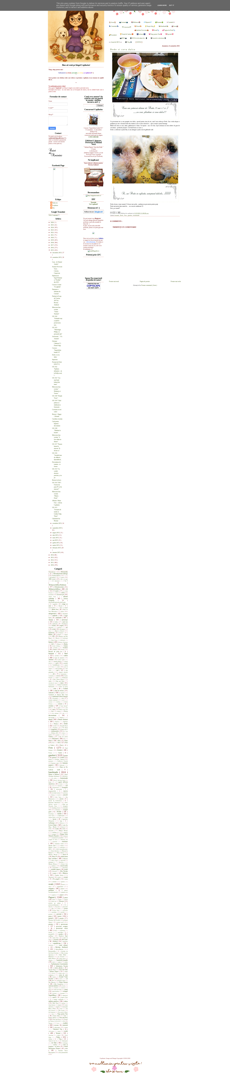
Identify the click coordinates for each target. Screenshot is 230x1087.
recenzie (56, 939)
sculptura (52, 975)
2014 (52, 555)
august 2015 (56, 532)
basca (66, 634)
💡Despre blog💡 (150, 26)
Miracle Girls (64, 864)
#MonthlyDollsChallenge (60, 574)
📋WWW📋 (139, 42)
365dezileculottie (59, 587)
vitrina (51, 1039)
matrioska (62, 847)
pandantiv (52, 890)
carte (58, 666)
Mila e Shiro (55, 860)
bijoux (51, 642)
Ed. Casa (65, 731)
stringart (65, 991)
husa (50, 782)
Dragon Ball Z (64, 729)
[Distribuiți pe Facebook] (119, 212)
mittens (54, 866)
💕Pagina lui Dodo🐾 (168, 30)
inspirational (56, 787)
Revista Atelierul (61, 947)
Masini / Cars (53, 847)
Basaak (59, 634)
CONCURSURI (93, 137)
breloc (56, 647)
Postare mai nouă (114, 281)
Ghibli (62, 757)
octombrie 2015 (57, 523)
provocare (64, 924)
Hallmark (62, 765)
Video (58, 1037)
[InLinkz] (93, 233)
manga (54, 834)
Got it (171, 5)
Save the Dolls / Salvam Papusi (58, 970)
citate (61, 683)
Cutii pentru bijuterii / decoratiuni (56, 424)
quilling (51, 936)
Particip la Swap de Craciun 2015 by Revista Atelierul (56, 300)
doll (55, 726)
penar (53, 899)
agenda (55, 604)
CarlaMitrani (56, 665)
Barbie (51, 634)
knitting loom (56, 808)
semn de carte (63, 975)
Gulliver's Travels (63, 761)
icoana (61, 784)
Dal (52, 711)
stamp (66, 989)
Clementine (52, 684)
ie (53, 785)
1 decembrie (52, 577)
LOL (50, 828)
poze (60, 916)
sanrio (54, 962)
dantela (59, 711)
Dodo (122, 215)
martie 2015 (56, 545)
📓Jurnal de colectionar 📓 (158, 38)
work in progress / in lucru (58, 1045)
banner (61, 632)
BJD (52, 644)
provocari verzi (62, 928)
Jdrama (53, 795)
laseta (66, 817)
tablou (66, 1001)
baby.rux (55, 203)
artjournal (51, 627)
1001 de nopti (64, 579)
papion (54, 895)
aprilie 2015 (56, 543)
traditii (65, 1023)
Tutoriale (93, 202)
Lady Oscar (52, 815)
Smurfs (56, 987)
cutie (53, 709)
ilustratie (60, 785)
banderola (52, 633)
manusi (66, 836)
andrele (55, 615)
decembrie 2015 (57, 252)
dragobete (54, 729)
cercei (58, 676)
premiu (62, 918)
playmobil (65, 906)
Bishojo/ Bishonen (63, 642)
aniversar (65, 620)
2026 (52, 222)
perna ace (54, 901)
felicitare (55, 738)
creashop (58, 702)
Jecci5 (59, 795)
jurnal (62, 799)
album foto (55, 609)
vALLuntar (51, 1031)
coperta (62, 692)
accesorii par (60, 594)
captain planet (57, 661)
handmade (54, 772)
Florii (62, 745)
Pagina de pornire (145, 281)
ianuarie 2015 (56, 552)
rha (54, 208)
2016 (52, 247)
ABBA (63, 592)
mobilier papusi (55, 869)
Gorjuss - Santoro (60, 759)
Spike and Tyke (58, 989)
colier (55, 688)
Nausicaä (51, 877)
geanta (66, 755)
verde (66, 1031)
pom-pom (65, 910)
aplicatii (55, 623)
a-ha (56, 592)
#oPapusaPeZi (56, 575)
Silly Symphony (59, 984)
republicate (57, 943)
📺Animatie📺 (123, 22)
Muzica (65, 873)
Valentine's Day (58, 1029)
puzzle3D (52, 934)
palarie (62, 888)
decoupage (52, 717)
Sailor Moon (52, 958)
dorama (55, 727)
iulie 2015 (55, 535)
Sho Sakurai (52, 982)
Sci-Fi (54, 973)
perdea (60, 899)
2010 (52, 565)
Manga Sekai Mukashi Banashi (58, 835)
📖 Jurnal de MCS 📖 (115, 42)
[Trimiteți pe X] (116, 212)
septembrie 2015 (57, 528)
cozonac (51, 702)
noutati (66, 877)
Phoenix (61, 901)
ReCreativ (65, 939)
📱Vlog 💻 (128, 42)
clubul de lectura (63, 686)
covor (63, 700)
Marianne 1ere (64, 839)
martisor (65, 841)
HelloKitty (65, 776)
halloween (52, 767)
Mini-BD (63, 860)
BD (53, 636)
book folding (56, 646)
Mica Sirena (61, 852)
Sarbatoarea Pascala (62, 966)
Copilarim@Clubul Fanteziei (60, 696)
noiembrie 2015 (57, 257)
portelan (54, 912)
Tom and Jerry (63, 1017)
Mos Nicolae (64, 871)
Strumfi (55, 993)
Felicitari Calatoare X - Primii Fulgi (56, 343)
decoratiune (54, 715)
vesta (58, 1035)
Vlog (61, 1039)
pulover (51, 932)
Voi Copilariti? (93, 204)
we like (54, 1043)
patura (66, 897)
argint (62, 625)
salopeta (51, 960)
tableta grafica (54, 1001)
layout (55, 819)
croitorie (60, 704)
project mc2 (60, 922)
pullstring (62, 930)
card (56, 663)
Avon (50, 631)
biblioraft (62, 640)
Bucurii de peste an (56, 651)
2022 (52, 232)
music (55, 873)
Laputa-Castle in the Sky (55, 817)
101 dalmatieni (56, 581)
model (66, 869)
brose (63, 649)
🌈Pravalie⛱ (113, 35)
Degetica (62, 717)
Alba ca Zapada (64, 607)
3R (67, 589)
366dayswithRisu (55, 589)
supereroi (65, 995)
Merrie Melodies (55, 851)
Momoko (54, 871)
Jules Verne (58, 797)
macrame (52, 830)
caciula (57, 655)
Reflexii (55, 941)
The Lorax (61, 1010)
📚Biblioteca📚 (135, 22)
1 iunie (62, 577)
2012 (52, 560)
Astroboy (59, 627)
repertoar (65, 941)
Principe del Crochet (54, 920)
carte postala (59, 668)
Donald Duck (64, 726)
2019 (52, 240)
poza (50, 916)
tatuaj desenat (52, 1005)
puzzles (61, 934)
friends (60, 750)
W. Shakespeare (64, 1041)
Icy (67, 784)
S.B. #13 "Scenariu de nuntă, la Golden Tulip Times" (56, 512)
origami (52, 888)
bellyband (65, 638)
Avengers (62, 629)
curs (66, 707)
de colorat (55, 713)
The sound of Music (63, 1012)
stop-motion (56, 991)
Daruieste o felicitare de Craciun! (56, 292)
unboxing (57, 1027)
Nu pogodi (56, 879)
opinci (63, 884)
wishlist (55, 1044)
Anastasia (65, 613)
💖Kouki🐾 (155, 30)
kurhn (60, 814)
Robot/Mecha (60, 949)
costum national (53, 700)
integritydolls (53, 791)
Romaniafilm (53, 951)
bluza (59, 644)
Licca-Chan (53, 825)
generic (54, 757)
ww (66, 1048)
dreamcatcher (55, 731)
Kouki (59, 812)
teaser (59, 1005)
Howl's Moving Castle (59, 780)
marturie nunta (59, 843)
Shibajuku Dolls (61, 980)
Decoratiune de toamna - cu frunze (56, 464)
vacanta (66, 1027)
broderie (65, 648)
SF (53, 980)
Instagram (65, 787)
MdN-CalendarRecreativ (62, 849)
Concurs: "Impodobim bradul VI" (56, 350)
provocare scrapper (62, 926)
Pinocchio (57, 906)
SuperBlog (53, 995)
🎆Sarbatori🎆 (141, 34)
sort (50, 989)
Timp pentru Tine (62, 1014)
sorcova (63, 987)
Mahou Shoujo (63, 830)
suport (54, 997)
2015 (52, 250)
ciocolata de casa (53, 683)
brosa (55, 649)
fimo (53, 742)
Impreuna (55, 359)
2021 (52, 235)
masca (62, 845)
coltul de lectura (59, 690)
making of (55, 832)
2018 (52, 242)
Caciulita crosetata (57, 419)
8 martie (56, 591)
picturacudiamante (54, 905)
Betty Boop (54, 640)
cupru (59, 707)
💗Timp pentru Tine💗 (155, 34)
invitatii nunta (56, 793)
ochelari (54, 881)
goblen (50, 759)
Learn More (162, 5)
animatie (59, 618)
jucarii (65, 795)
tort (58, 1023)
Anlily (56, 622)
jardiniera (65, 793)
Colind (65, 688)
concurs (51, 693)
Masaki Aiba (53, 845)
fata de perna (63, 736)
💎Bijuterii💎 (148, 22)
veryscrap (51, 1035)
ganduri (130, 215)
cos (63, 698)
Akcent (61, 606)
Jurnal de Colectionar (56, 800)
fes (65, 738)
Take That (55, 1003)
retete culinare (63, 945)
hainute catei (55, 763)
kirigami (65, 806)
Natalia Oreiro (59, 875)
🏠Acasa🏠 (112, 22)
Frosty (51, 752)
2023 (52, 230)
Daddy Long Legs (63, 709)
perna (66, 899)
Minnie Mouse (53, 864)
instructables (59, 789)
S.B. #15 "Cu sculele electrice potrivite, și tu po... (57, 473)
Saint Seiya (63, 958)
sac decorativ (61, 956)
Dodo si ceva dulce (122, 49)
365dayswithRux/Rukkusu (57, 585)
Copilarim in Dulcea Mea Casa (58, 694)
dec (64, 713)
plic (53, 908)
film (59, 741)
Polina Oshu (56, 910)
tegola (58, 1006)
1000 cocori (52, 579)
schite (66, 971)
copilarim (55, 205)
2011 (52, 562)
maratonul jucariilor (58, 837)
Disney (56, 724)
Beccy (58, 638)
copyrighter (56, 698)
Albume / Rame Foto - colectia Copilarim (57, 503)
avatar (54, 629)
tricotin (56, 1025)
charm (57, 677)
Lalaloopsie (61, 815)
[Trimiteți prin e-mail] (111, 212)
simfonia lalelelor (54, 986)
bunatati (117, 215)
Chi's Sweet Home (58, 679)
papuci (62, 895)
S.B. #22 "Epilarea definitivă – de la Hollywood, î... (57, 371)
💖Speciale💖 (169, 34)
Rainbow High (63, 936)
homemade (136, 215)
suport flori (64, 997)
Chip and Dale (60, 681)
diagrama (57, 721)
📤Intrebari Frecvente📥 (141, 30)
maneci (66, 832)
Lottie (57, 829)
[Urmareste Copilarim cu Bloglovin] (93, 213)
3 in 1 (66, 581)
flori (59, 742)
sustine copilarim (59, 999)
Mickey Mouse (53, 854)
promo (51, 924)
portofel (63, 912)
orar (50, 886)
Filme (66, 741)
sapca (60, 962)
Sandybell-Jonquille (62, 960)
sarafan (66, 962)
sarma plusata (58, 968)
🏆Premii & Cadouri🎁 (126, 34)
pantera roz (64, 892)
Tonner (51, 1023)
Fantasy (51, 736)
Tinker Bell (56, 1015)
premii (51, 918)
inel (67, 785)
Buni (66, 653)
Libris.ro (62, 823)
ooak (51, 884)
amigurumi (53, 613)
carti (58, 670)
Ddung (66, 711)
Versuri (59, 1033)
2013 (52, 557)
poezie (66, 908)
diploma (65, 721)
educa (63, 733)
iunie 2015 (55, 538)
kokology (57, 809)
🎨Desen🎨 (138, 26)
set (67, 979)
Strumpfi (62, 993)
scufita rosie (62, 973)
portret (51, 914)
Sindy (64, 986)
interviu (65, 791)
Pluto (59, 908)
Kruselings (51, 813)
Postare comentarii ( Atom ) (149, 285)
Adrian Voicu (53, 596)
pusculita (61, 932)
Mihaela (65, 858)
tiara (53, 1014)
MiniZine (61, 862)
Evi (64, 735)
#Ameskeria (52, 572)
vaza (59, 1031)
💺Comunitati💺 (114, 26)
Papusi (52, 897)
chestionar (65, 677)
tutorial (65, 1025)
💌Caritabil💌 (171, 22)
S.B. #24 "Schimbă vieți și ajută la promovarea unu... (57, 321)
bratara (66, 646)
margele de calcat (53, 839)
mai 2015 (55, 540)
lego (61, 821)
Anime (51, 620)
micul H (65, 854)
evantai (58, 735)
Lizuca (63, 827)
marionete (55, 841)
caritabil (65, 663)
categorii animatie (63, 672)
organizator (60, 886)
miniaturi (52, 862)
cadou (66, 655)
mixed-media (64, 866)
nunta (66, 879)
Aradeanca (65, 623)
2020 (52, 237)
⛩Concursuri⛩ (126, 27)
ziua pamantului (63, 1052)
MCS (50, 849)
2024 (52, 227)
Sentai (54, 977)
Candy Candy (61, 659)
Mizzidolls (65, 867)
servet (61, 978)
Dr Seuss (65, 727)
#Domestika (64, 572)
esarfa (50, 735)
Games (60, 753)
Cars (53, 666)
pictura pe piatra (55, 903)
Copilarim (103, 1058)
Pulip (55, 930)
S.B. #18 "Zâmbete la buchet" (56, 430)
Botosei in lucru (56, 480)
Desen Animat (63, 719)
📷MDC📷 (123, 38)
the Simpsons (52, 1012)
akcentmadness (52, 607)
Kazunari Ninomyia (55, 802)
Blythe (66, 644)
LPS (64, 828)
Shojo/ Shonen (63, 982)
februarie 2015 (56, 548)
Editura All (54, 733)
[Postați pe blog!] (114, 212)
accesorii (51, 594)
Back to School (60, 631)
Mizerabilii (56, 867)
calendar (51, 659)
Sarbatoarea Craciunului (59, 964)
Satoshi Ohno (52, 969)
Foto (125, 215)
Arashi (54, 625)
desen (51, 719)
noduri (59, 877)
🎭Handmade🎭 (163, 26)
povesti (59, 914)
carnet (66, 665)
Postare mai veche (176, 281)
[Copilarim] (58, 196)
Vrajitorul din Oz (53, 1041)
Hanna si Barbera (54, 774)
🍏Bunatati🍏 (159, 22)
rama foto (56, 937)
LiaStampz (52, 823)
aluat (62, 611)
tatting (63, 1003)
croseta (51, 706)
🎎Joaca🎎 (175, 26)
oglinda (63, 881)
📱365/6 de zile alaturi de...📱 (138, 38)
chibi (50, 681)
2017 (52, 245)
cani (50, 661)
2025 (52, 225)
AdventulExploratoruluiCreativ (57, 602)
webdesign (65, 1043)
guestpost (51, 761)
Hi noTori (54, 778)
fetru (50, 741)
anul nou (65, 622)
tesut (61, 1008)
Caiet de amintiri (60, 657)
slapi (50, 987)
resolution (51, 945)
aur (67, 627)
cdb (54, 674)
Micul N (54, 856)
